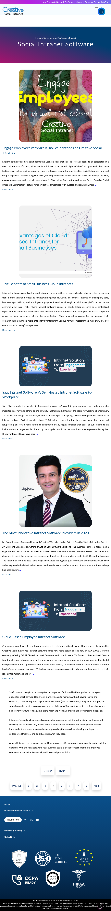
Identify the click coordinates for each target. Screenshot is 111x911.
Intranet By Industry (13, 830)
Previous (16, 785)
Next (96, 785)
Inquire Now (13, 819)
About (7, 804)
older (48, 770)
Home (38, 38)
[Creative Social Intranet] (50, 870)
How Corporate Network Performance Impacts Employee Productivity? (74, 2)
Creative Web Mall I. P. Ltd (68, 900)
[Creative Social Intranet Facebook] (26, 819)
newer (63, 770)
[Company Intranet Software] (13, 16)
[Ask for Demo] (101, 11)
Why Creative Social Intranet (17, 810)
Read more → (9, 189)
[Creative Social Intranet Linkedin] (32, 819)
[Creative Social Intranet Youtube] (38, 819)
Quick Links (9, 837)
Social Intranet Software (55, 38)
